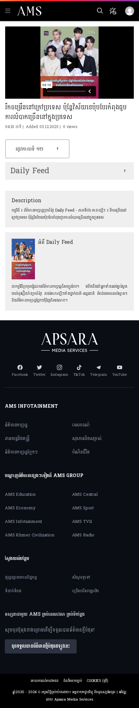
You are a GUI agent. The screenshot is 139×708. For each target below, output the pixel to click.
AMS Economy (20, 508)
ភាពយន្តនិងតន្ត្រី (17, 438)
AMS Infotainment (23, 521)
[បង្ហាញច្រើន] (125, 171)
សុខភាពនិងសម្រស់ (87, 438)
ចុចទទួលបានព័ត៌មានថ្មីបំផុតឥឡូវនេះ (41, 646)
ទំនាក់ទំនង (13, 591)
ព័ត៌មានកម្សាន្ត (16, 425)
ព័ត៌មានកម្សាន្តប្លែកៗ (21, 452)
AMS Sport (83, 508)
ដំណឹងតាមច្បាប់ (72, 681)
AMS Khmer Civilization (29, 535)
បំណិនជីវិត (81, 452)
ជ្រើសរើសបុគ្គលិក (85, 591)
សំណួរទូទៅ (81, 577)
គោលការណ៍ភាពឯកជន (45, 681)
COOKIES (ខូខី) (97, 681)
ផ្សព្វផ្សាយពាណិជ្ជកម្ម (21, 577)
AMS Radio (83, 535)
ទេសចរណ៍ (81, 425)
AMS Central (85, 494)
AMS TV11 (82, 521)
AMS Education (20, 494)
